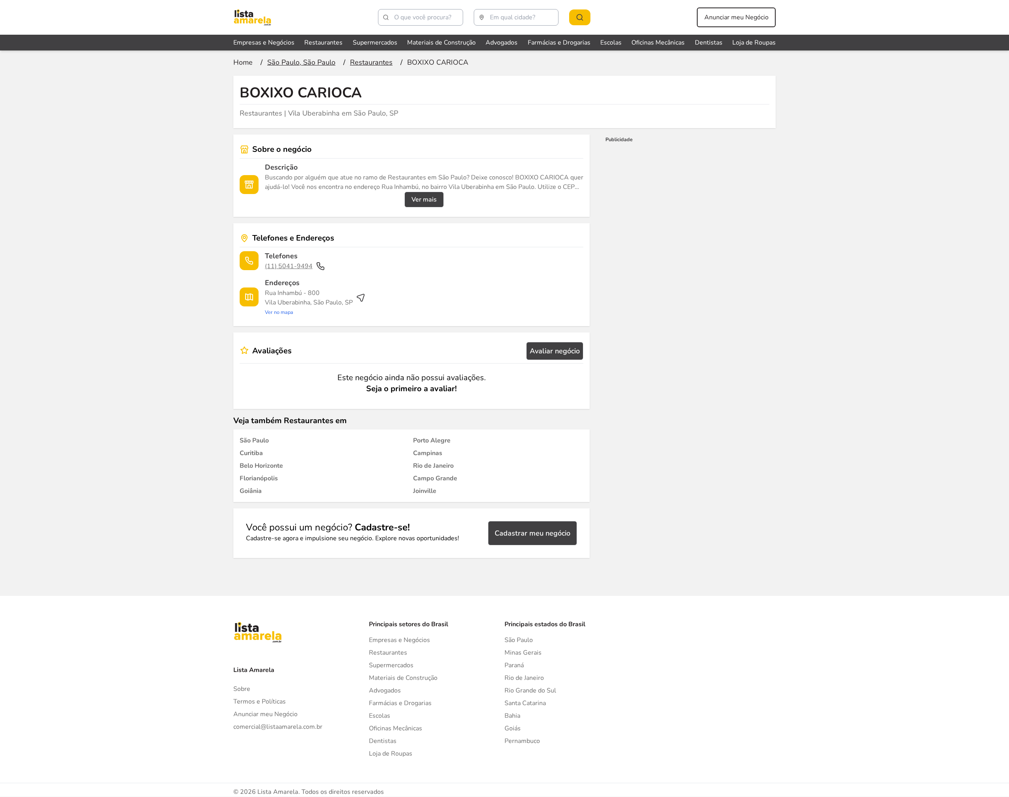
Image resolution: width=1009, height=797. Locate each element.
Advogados (502, 42)
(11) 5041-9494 (289, 266)
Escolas (611, 42)
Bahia (512, 715)
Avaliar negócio (555, 351)
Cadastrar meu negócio (532, 533)
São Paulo (518, 640)
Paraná (514, 665)
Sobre (241, 689)
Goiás (512, 728)
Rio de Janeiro (524, 678)
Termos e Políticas (259, 701)
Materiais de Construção (441, 42)
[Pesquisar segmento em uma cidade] (579, 17)
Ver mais (424, 199)
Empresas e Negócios (263, 42)
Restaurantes (323, 42)
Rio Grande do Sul (530, 690)
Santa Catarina (525, 703)
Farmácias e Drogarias (559, 42)
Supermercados (375, 42)
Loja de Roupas (754, 42)
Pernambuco (522, 741)
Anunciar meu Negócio (736, 17)
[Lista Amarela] (252, 17)
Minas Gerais (523, 652)
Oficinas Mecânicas (658, 42)
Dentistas (708, 42)
